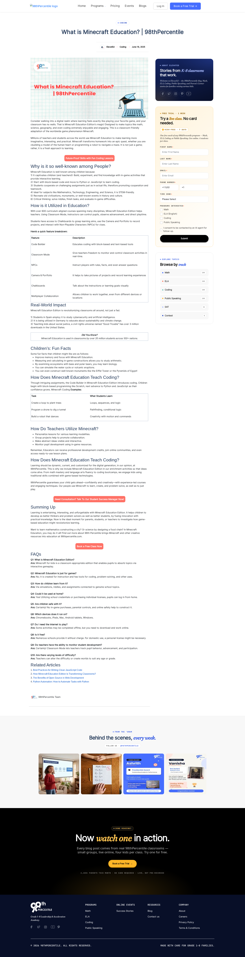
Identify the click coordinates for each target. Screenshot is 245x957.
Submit (184, 238)
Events (129, 6)
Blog (150, 910)
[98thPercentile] (44, 6)
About (182, 910)
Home (82, 6)
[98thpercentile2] (31, 926)
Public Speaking (172, 222)
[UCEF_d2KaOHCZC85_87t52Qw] (53, 926)
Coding (123, 47)
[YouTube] (188, 93)
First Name (166, 147)
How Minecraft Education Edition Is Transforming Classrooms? (64, 674)
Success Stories (124, 910)
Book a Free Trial (122, 863)
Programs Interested (172, 206)
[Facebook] (162, 93)
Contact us (153, 916)
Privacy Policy (186, 922)
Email (163, 170)
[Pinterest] (182, 93)
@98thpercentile (130, 746)
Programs (97, 6)
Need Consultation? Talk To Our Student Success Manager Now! (89, 499)
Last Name (166, 159)
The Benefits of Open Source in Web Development (58, 678)
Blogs (142, 6)
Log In (160, 6)
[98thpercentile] (45, 926)
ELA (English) (170, 213)
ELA (87, 916)
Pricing (115, 6)
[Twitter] (169, 93)
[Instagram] (175, 93)
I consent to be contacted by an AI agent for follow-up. (185, 229)
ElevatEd (110, 47)
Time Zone (166, 194)
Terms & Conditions (189, 927)
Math (166, 209)
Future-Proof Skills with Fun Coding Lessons (89, 158)
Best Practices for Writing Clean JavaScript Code (57, 670)
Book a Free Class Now (89, 546)
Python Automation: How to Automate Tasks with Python (61, 681)
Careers (183, 916)
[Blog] (34, 696)
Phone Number (168, 182)
